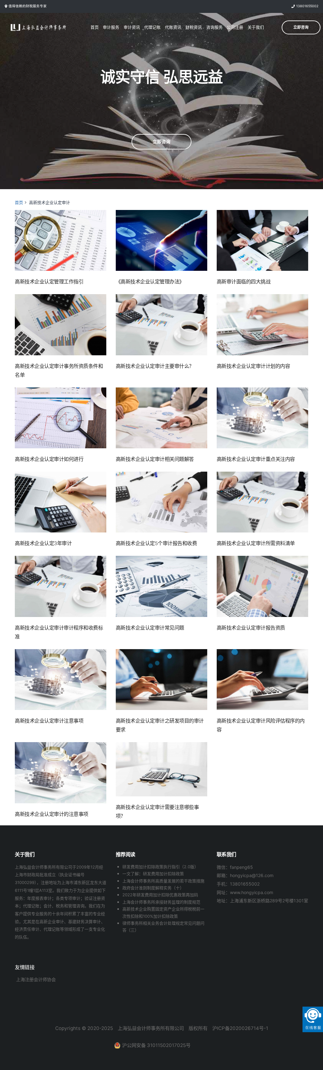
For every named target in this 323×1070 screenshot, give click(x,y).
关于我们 (256, 27)
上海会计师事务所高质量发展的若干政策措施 (163, 880)
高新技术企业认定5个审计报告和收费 (156, 543)
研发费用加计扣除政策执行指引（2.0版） (160, 866)
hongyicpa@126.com (251, 875)
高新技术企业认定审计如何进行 (49, 459)
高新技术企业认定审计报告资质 (251, 628)
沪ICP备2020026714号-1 (240, 1028)
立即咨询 (161, 141)
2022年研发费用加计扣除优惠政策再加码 (160, 894)
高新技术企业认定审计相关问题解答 (155, 459)
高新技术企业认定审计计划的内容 (253, 366)
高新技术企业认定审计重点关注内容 (256, 459)
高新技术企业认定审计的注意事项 (51, 814)
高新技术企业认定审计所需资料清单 (256, 543)
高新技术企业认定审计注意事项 (49, 721)
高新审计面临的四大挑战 (244, 281)
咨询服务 (214, 27)
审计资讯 (132, 27)
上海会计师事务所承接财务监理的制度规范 (161, 901)
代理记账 (152, 27)
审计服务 (111, 27)
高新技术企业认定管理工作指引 (49, 281)
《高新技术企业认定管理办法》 (150, 281)
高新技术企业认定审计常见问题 (150, 628)
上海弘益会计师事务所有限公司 (151, 1028)
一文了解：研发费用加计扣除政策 (153, 873)
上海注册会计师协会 (36, 979)
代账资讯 (173, 27)
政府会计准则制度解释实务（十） (153, 887)
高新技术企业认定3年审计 (43, 543)
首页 (95, 27)
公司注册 (235, 27)
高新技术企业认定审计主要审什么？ (155, 366)
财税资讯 (193, 27)
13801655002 (307, 6)
